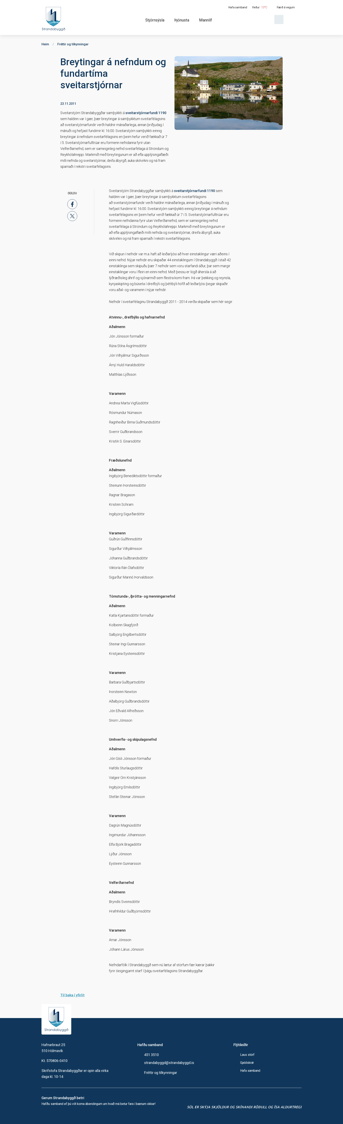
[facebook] (72, 204)
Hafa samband (250, 1071)
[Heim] (54, 17)
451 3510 (151, 1055)
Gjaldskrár (247, 1063)
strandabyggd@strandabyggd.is (169, 1063)
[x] (72, 216)
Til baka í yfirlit (72, 995)
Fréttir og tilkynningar (160, 1073)
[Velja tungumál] (294, 19)
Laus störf (247, 1055)
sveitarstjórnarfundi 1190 (145, 113)
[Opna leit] (278, 19)
